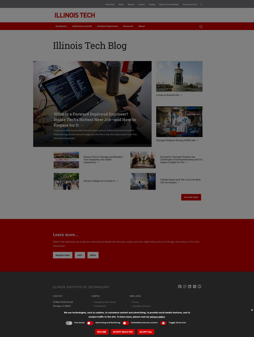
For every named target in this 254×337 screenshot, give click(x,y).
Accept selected (123, 331)
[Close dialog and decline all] (252, 309)
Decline (101, 331)
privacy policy (157, 316)
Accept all (146, 331)
